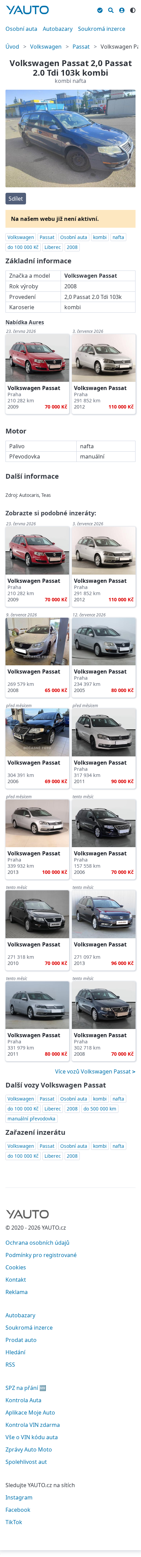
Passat (81, 46)
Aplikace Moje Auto (30, 1412)
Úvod (12, 46)
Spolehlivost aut (26, 1462)
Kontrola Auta (23, 1400)
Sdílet (16, 198)
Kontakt (15, 1279)
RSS (10, 1364)
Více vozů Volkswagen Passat (93, 1071)
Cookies (15, 1267)
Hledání (15, 1352)
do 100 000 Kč (23, 247)
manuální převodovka (31, 1118)
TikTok (13, 1522)
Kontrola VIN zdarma (32, 1425)
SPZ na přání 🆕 (25, 1388)
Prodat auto (21, 1340)
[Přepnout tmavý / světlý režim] (133, 9)
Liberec (52, 247)
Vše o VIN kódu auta (31, 1437)
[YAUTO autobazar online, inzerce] (27, 10)
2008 (72, 247)
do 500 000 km (100, 1108)
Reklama (16, 1292)
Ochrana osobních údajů (37, 1242)
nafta (118, 237)
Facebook (17, 1510)
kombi (100, 237)
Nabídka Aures (24, 322)
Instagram (19, 1497)
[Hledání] (110, 9)
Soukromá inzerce (101, 29)
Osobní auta (21, 29)
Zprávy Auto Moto (28, 1449)
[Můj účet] (121, 9)
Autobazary (58, 29)
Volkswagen (46, 46)
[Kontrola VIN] (99, 9)
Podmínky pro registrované (41, 1255)
